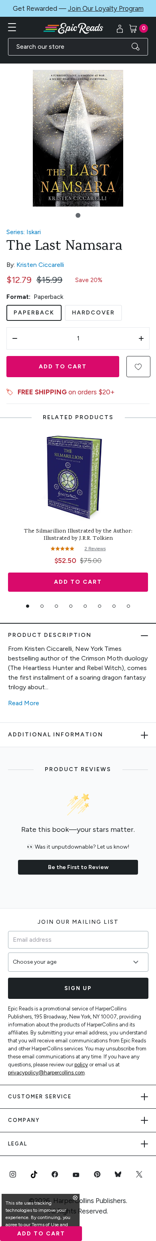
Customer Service (40, 1097)
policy (81, 1065)
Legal (17, 1144)
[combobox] (78, 47)
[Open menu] (12, 27)
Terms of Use (45, 1224)
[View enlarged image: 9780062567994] (78, 138)
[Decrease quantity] (15, 338)
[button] (78, 215)
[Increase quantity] (141, 338)
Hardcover (93, 312)
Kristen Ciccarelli (40, 264)
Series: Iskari (23, 232)
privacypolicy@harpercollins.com (46, 1073)
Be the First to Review (78, 867)
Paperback (34, 312)
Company (24, 1120)
